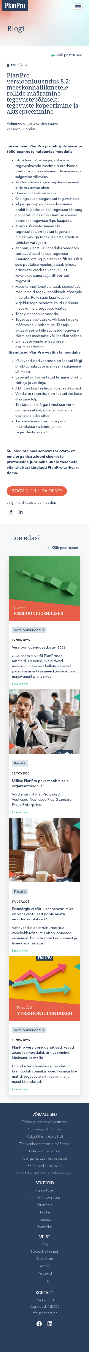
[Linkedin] (49, 1323)
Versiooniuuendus (29, 630)
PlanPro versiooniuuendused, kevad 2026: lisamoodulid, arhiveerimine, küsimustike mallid (43, 1053)
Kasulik (20, 763)
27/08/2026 (21, 640)
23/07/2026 (21, 773)
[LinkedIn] (20, 513)
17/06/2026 (20, 902)
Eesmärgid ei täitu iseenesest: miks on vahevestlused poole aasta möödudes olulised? (42, 914)
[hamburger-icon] (78, 6)
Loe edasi (20, 684)
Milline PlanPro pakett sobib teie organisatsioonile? (40, 783)
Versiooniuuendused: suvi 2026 (39, 647)
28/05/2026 (21, 1040)
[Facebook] (11, 513)
